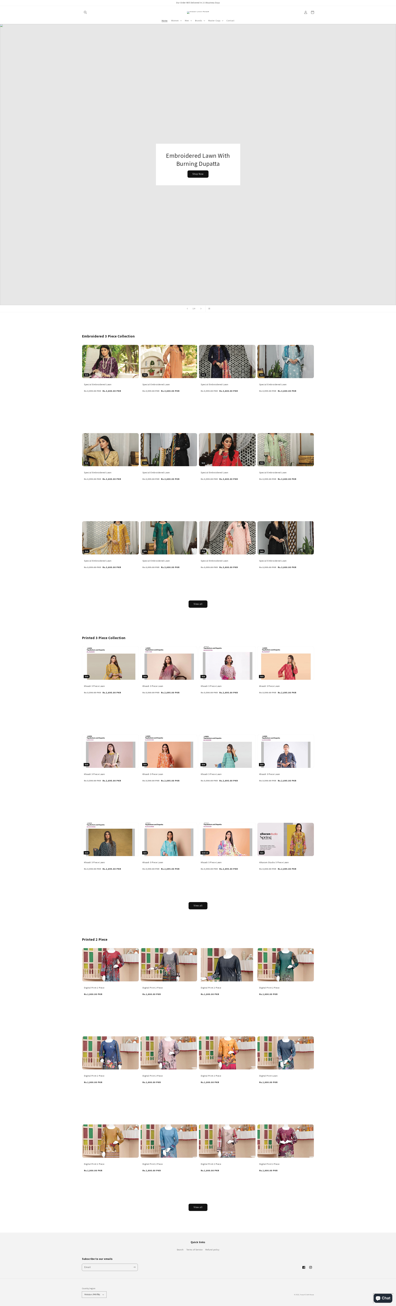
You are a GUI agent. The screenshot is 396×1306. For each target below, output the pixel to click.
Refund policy (212, 1249)
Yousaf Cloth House (307, 1295)
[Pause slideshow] (208, 308)
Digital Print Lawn (268, 1075)
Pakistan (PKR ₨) (92, 1294)
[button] (85, 12)
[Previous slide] (187, 308)
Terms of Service (194, 1249)
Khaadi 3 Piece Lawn (94, 686)
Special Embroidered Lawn (97, 384)
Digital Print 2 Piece (94, 987)
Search (180, 1249)
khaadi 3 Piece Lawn (269, 686)
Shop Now (198, 177)
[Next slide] (201, 308)
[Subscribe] (134, 1267)
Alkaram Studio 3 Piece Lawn (274, 862)
